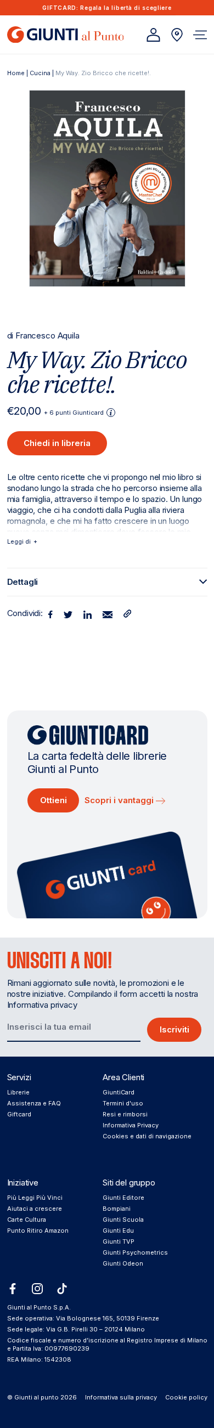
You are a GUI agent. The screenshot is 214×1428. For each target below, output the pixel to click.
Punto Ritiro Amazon (38, 1230)
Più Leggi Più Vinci (35, 1197)
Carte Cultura (26, 1219)
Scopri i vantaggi (120, 800)
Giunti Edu (118, 1230)
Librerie (18, 1092)
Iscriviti (174, 1029)
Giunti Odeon (123, 1263)
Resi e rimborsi (125, 1114)
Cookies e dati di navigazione (147, 1136)
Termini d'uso (123, 1103)
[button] (200, 35)
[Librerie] (177, 35)
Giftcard (19, 1114)
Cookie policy (186, 1397)
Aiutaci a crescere (34, 1208)
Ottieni (53, 800)
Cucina (40, 73)
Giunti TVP (118, 1241)
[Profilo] (153, 35)
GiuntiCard (118, 1092)
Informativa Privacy (131, 1125)
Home (16, 73)
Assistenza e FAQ (34, 1103)
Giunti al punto (36, 1397)
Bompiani (117, 1208)
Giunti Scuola (123, 1219)
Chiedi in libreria (57, 443)
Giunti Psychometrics (135, 1252)
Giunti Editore (123, 1197)
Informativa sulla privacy (121, 1397)
